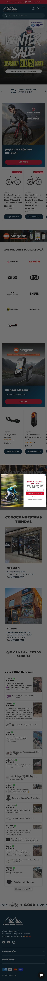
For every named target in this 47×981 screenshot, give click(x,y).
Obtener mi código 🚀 (35, 493)
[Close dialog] (45, 475)
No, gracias (34, 496)
